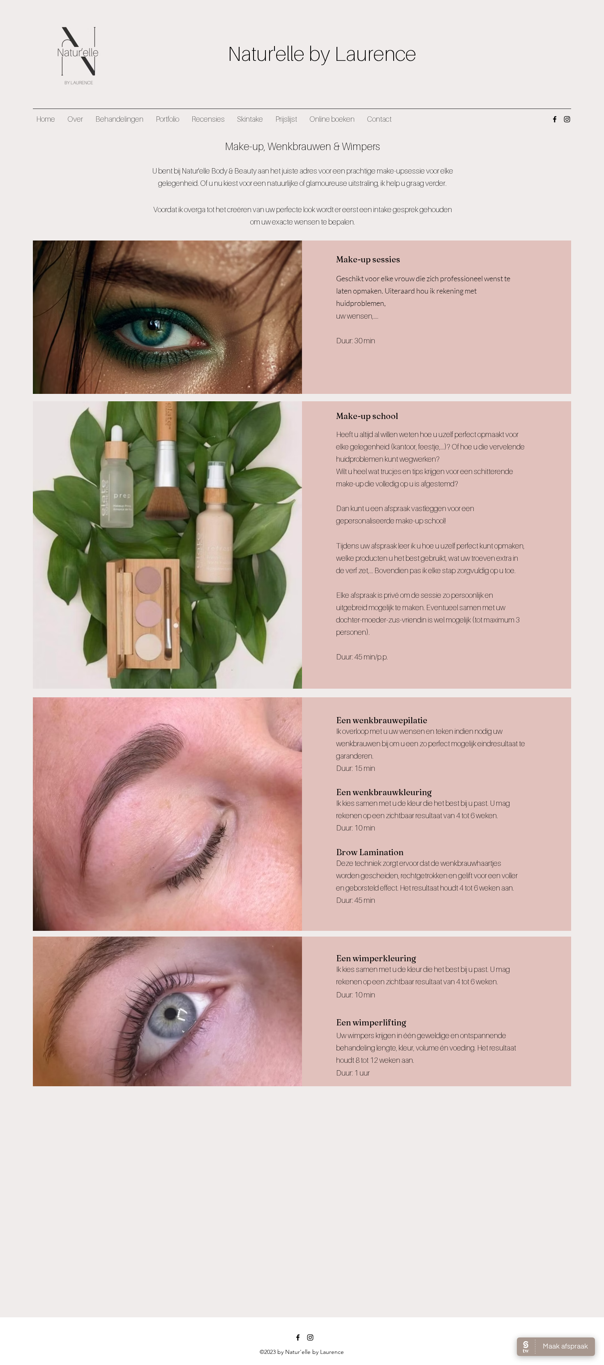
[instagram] (567, 119)
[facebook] (555, 119)
